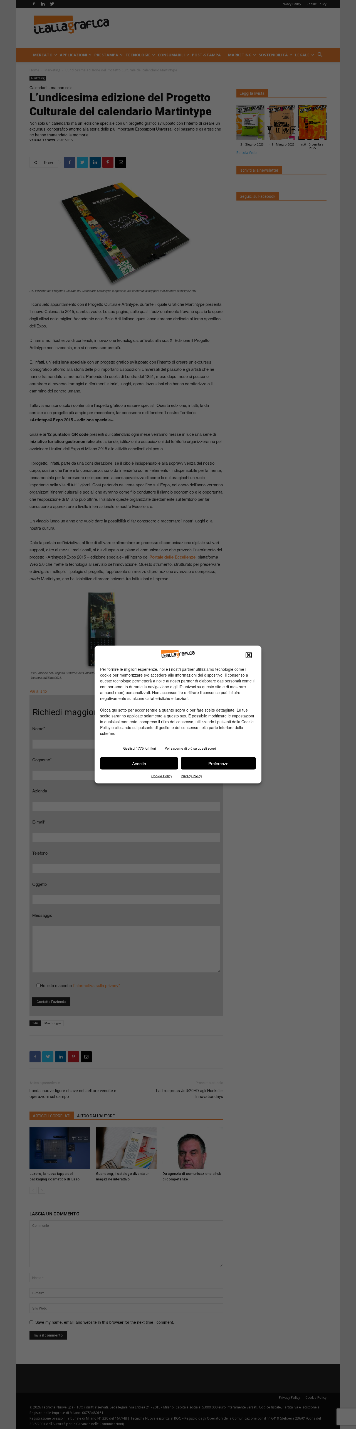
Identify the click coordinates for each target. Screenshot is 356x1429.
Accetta (139, 763)
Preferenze (218, 763)
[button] (248, 655)
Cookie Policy (161, 776)
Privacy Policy (191, 776)
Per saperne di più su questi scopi (190, 748)
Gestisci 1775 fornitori (139, 748)
